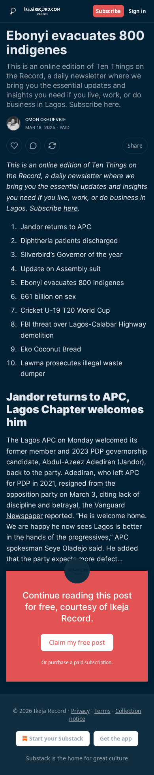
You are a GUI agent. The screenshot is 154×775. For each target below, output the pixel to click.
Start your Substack (56, 738)
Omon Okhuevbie (45, 119)
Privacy (80, 710)
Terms (102, 710)
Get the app (116, 738)
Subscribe (108, 11)
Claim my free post (77, 642)
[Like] (14, 146)
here (71, 208)
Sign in (137, 11)
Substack (38, 758)
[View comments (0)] (33, 146)
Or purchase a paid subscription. (77, 662)
